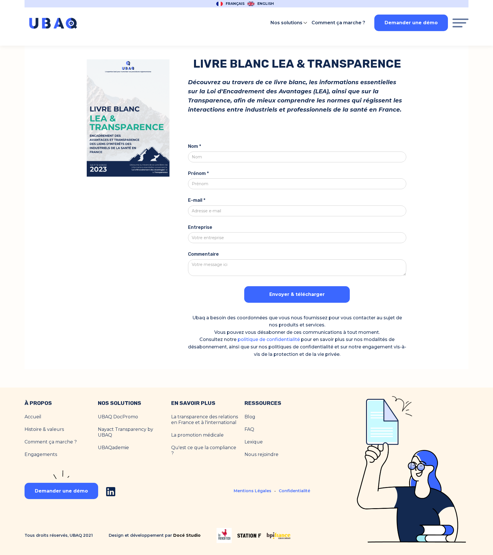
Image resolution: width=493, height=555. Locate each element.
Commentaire (203, 254)
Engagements (41, 454)
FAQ (249, 429)
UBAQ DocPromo (118, 416)
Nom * (194, 146)
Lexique (254, 442)
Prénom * (198, 173)
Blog (250, 416)
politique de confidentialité (269, 339)
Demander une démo (411, 22)
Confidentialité (294, 490)
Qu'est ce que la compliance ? (203, 450)
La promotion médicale (197, 435)
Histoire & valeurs (44, 429)
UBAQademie (113, 447)
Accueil (33, 416)
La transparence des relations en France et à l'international (204, 419)
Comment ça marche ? (51, 442)
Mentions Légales (252, 490)
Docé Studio (187, 535)
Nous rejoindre (261, 454)
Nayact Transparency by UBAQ (125, 432)
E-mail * (196, 200)
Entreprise (200, 227)
